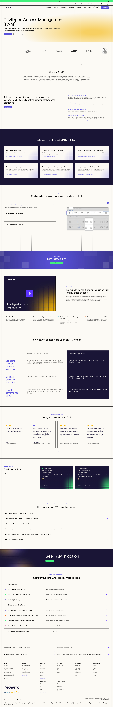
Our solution (57, 64)
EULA (58, 683)
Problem (27, 64)
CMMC (41, 683)
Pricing (96, 7)
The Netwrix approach (45, 64)
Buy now (77, 3)
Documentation (42, 668)
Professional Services (78, 669)
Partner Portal (59, 671)
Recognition (95, 672)
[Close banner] (108, 1)
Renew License (77, 668)
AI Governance (6, 666)
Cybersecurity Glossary (43, 666)
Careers (94, 669)
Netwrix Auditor (24, 668)
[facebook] (11, 699)
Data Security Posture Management (9, 668)
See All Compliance (43, 692)
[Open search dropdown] (104, 4)
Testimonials (66, 64)
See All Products (24, 675)
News (40, 671)
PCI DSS (41, 689)
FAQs (81, 64)
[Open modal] (29, 293)
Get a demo (105, 7)
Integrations (5, 678)
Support (90, 3)
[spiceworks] (20, 699)
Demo (86, 64)
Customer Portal (77, 665)
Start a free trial (77, 1)
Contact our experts (56, 262)
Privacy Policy (59, 686)
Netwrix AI (94, 668)
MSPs (58, 668)
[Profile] (101, 4)
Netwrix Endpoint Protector (26, 671)
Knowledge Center (78, 672)
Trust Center (59, 687)
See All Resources (42, 678)
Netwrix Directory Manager (26, 669)
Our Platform (6, 665)
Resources (74, 64)
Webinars (41, 675)
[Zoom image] (108, 203)
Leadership (95, 666)
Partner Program (60, 665)
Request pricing (19, 34)
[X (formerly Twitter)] (8, 699)
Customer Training (78, 666)
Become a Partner (60, 666)
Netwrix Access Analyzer (25, 666)
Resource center (9, 473)
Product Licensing (60, 690)
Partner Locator (59, 669)
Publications (41, 672)
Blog (40, 665)
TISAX (40, 690)
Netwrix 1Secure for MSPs (26, 665)
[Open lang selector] (108, 4)
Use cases (34, 64)
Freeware (41, 669)
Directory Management (7, 669)
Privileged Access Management (9, 675)
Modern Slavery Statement (61, 689)
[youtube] (14, 699)
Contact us (83, 3)
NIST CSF (41, 687)
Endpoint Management (7, 671)
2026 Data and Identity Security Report (83, 120)
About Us (94, 665)
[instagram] (17, 699)
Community (96, 3)
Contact (94, 675)
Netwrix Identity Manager (26, 672)
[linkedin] (5, 699)
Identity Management (7, 672)
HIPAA (40, 686)
